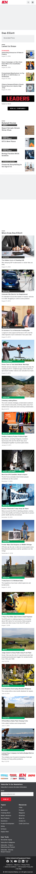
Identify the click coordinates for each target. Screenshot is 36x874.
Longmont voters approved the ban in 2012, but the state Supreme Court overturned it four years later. (17, 334)
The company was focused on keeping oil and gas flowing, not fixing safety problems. (17, 758)
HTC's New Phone (9, 141)
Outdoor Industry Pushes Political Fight (14, 436)
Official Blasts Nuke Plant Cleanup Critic (15, 721)
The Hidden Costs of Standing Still (13, 260)
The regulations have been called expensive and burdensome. (16, 584)
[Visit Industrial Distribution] (4, 778)
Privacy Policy (25, 865)
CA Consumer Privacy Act (25, 867)
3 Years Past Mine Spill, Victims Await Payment (17, 617)
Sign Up (6, 799)
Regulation (6, 291)
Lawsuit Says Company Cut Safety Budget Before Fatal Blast (18, 754)
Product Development (7, 138)
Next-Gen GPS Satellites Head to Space (14, 474)
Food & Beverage (7, 361)
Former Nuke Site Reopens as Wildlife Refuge (17, 544)
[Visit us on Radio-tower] (27, 861)
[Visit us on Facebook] (7, 861)
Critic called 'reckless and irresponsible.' (14, 723)
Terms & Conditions (10, 867)
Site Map (19, 869)
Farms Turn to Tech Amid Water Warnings (15, 364)
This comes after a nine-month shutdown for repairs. (17, 691)
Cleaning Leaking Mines (9, 400)
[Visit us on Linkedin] (23, 861)
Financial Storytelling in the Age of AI (12, 166)
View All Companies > (18, 108)
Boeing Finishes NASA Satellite (10, 155)
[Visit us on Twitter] (11, 861)
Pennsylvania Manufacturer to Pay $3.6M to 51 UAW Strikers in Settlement (13, 74)
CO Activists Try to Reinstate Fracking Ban (16, 330)
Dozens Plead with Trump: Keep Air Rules (15, 508)
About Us (17, 865)
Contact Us (9, 865)
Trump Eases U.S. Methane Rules (12, 580)
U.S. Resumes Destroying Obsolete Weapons (16, 689)
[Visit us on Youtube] (15, 861)
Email (2, 790)
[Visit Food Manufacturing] (13, 775)
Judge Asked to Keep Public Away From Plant (16, 653)
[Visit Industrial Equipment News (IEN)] (22, 775)
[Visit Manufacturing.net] (13, 778)
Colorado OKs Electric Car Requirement (15, 294)
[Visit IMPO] (31, 775)
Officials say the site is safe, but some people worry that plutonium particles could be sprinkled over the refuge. (18, 549)
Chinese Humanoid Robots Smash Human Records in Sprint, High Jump (13, 86)
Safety (5, 125)
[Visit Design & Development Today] (4, 775)
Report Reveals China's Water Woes (11, 129)
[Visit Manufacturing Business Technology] (22, 778)
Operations (6, 397)
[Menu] (32, 2)
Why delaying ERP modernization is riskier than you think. (17, 263)
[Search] (28, 2)
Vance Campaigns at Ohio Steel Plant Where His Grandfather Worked (12, 63)
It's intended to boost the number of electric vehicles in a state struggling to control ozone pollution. (18, 297)
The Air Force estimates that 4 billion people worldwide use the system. (15, 478)
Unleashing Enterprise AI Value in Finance (12, 53)
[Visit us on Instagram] (19, 861)
